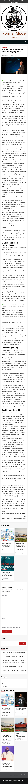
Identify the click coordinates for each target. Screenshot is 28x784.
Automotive (4, 47)
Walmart (21, 393)
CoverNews (20, 780)
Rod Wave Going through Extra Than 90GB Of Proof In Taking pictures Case (14, 671)
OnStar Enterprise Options (9, 120)
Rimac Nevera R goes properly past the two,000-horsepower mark (14, 513)
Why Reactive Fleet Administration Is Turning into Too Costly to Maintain (13, 653)
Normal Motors (16, 101)
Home (5, 0)
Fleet (14, 508)
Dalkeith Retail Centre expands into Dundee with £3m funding (14, 518)
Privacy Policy (21, 0)
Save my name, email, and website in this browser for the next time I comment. (12, 626)
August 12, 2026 (5, 579)
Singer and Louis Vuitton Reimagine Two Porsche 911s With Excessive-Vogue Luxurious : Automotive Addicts (14, 662)
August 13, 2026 (19, 553)
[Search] (25, 42)
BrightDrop (17, 122)
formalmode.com (6, 55)
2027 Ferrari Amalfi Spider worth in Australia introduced (12, 667)
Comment (4, 595)
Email (16, 613)
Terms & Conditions (14, 2)
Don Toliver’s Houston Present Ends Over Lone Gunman (12, 657)
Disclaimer (15, 0)
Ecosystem (6, 508)
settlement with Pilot (7, 173)
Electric (10, 508)
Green (16, 508)
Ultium (14, 144)
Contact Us (10, 0)
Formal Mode (14, 33)
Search (3, 638)
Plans (22, 508)
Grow (19, 508)
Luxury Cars (4, 686)
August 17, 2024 (13, 55)
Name (3, 613)
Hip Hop (4, 683)
